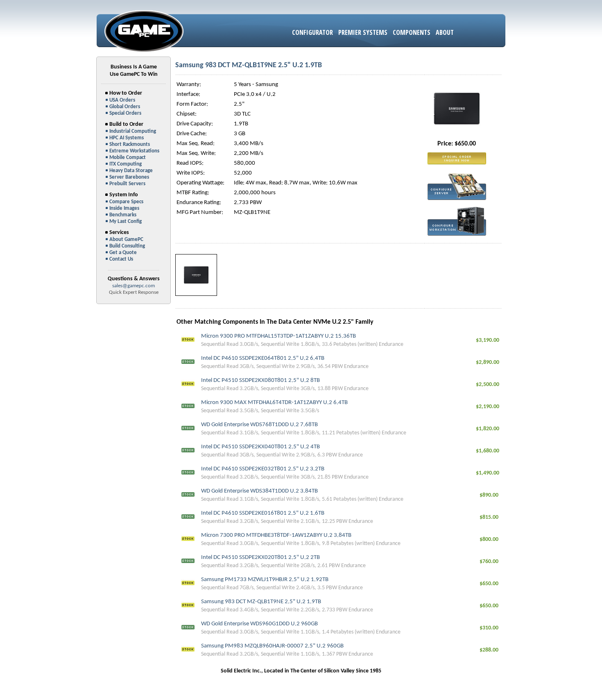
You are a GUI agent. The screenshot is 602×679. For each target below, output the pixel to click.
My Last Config (125, 221)
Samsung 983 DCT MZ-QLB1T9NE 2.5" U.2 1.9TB (261, 602)
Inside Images (124, 208)
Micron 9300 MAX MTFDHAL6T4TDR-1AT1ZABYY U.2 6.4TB (274, 403)
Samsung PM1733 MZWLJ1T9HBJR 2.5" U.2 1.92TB (264, 580)
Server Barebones (129, 177)
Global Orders (124, 106)
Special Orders (125, 113)
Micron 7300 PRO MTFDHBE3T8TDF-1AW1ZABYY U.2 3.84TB (276, 535)
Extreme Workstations (134, 151)
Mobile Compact (127, 157)
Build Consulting (127, 246)
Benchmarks (122, 215)
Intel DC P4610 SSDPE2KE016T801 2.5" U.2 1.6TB (262, 513)
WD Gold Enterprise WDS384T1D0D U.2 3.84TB (259, 491)
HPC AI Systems (126, 138)
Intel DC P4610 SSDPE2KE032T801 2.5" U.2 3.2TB (262, 469)
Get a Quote (123, 252)
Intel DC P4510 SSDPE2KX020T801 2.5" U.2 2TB (260, 557)
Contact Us (121, 259)
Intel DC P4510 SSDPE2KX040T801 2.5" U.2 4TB (260, 447)
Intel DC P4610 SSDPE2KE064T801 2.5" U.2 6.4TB (262, 358)
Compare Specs (126, 201)
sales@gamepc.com (133, 285)
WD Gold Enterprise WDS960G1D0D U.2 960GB (259, 624)
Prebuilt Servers (127, 183)
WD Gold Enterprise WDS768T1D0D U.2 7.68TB (259, 425)
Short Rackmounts (129, 144)
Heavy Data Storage (131, 170)
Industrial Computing (132, 131)
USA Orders (122, 100)
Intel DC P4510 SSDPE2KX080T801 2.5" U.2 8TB (260, 380)
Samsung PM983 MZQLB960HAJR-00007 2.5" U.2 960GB (272, 646)
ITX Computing (125, 164)
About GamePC (126, 239)
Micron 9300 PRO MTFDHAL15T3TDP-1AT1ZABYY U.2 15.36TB (278, 336)
